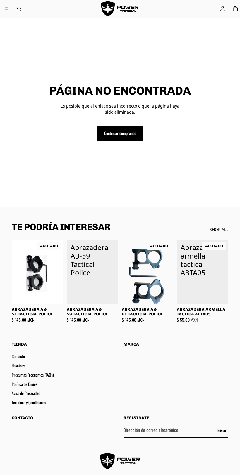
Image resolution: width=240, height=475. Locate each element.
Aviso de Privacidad (26, 393)
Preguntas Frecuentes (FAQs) (33, 375)
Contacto (18, 356)
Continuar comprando (120, 133)
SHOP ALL (219, 229)
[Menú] (6, 8)
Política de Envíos (24, 384)
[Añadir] (109, 294)
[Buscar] (19, 8)
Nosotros (18, 365)
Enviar (222, 430)
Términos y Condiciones (29, 402)
